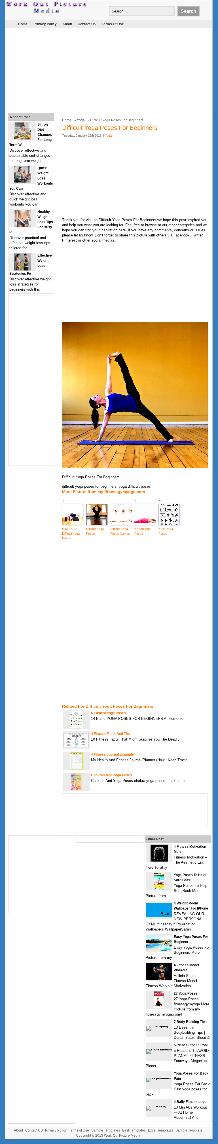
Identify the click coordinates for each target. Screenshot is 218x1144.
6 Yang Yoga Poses (142, 531)
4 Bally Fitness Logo (190, 1102)
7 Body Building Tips (190, 1022)
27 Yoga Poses (186, 993)
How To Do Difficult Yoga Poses (71, 533)
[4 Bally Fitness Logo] (159, 1106)
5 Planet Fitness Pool (191, 1045)
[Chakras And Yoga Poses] (76, 789)
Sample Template (188, 1130)
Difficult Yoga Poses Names (120, 531)
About (67, 24)
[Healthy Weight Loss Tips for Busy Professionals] (22, 225)
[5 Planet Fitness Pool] (159, 1049)
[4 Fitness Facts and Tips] (76, 746)
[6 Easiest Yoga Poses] (76, 727)
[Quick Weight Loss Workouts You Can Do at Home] (22, 182)
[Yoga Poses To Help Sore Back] (159, 889)
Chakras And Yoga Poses (111, 775)
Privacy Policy (45, 24)
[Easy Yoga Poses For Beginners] (159, 950)
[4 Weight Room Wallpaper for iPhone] (159, 915)
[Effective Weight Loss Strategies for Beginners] (22, 269)
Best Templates (134, 1130)
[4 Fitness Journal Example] (76, 768)
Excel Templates (160, 1130)
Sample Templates (105, 1130)
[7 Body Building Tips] (159, 1026)
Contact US (87, 24)
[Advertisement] (105, 69)
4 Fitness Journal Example (112, 754)
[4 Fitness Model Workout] (159, 979)
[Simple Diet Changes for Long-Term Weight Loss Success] (22, 138)
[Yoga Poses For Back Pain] (159, 1077)
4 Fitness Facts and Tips (111, 734)
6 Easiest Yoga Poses (108, 713)
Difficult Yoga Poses (95, 531)
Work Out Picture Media (122, 1135)
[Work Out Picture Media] (46, 11)
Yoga (81, 120)
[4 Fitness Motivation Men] (159, 860)
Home (23, 24)
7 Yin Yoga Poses (165, 531)
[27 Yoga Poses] (159, 1007)
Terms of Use (113, 24)
